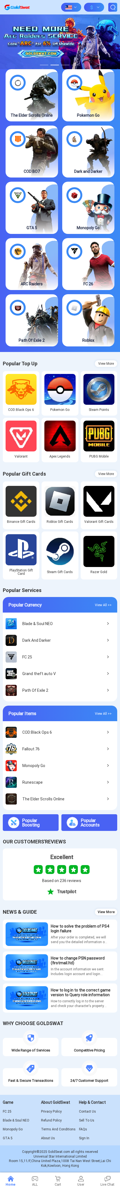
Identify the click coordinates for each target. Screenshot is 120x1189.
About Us (48, 1138)
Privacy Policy (51, 1111)
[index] (17, 7)
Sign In (84, 1138)
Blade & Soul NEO (16, 1120)
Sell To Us (86, 1120)
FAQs (83, 1129)
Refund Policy (51, 1120)
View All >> (103, 604)
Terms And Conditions (58, 1129)
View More (106, 364)
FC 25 (7, 1111)
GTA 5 (8, 1138)
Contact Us (87, 1111)
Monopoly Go (13, 1129)
